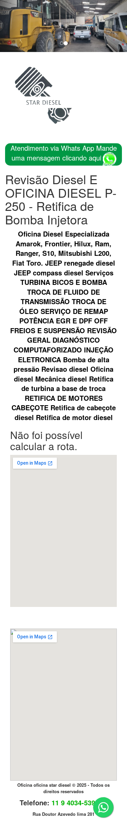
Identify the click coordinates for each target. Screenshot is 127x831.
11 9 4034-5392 (75, 802)
